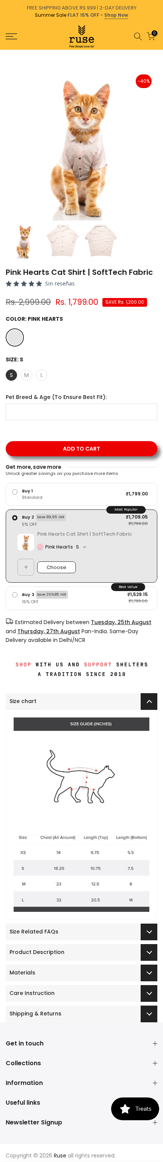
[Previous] (5, 53)
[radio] (81, 494)
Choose (56, 567)
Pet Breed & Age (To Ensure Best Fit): (56, 397)
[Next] (157, 53)
